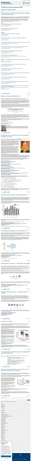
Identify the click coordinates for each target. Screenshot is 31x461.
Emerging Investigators (3, 422)
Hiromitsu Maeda (5, 186)
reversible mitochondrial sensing (11, 147)
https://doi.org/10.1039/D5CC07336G (5, 44)
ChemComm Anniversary (4, 414)
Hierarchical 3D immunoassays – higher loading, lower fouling (15, 263)
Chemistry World (9, 355)
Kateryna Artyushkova (3, 377)
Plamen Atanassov (8, 377)
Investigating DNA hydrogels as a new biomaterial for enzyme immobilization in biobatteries (11, 255)
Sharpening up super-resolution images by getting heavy (14, 194)
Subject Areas (2, 430)
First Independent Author (3, 423)
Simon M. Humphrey (5, 183)
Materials (2, 434)
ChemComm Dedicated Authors (4, 415)
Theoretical (2, 439)
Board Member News (3, 412)
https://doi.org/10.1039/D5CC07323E (5, 70)
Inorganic (2, 433)
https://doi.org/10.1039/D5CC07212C (5, 66)
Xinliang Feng (4, 181)
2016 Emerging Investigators (9, 166)
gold (10, 326)
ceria (4, 326)
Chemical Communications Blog (11, 7)
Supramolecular (3, 438)
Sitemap (20, 455)
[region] (6, 451)
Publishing (25, 0)
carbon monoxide (16, 326)
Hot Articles (2, 424)
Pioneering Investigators (3, 429)
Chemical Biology (3, 432)
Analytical (2, 431)
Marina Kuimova (4, 185)
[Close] (11, 442)
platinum (7, 373)
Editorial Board (2, 405)
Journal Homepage (3, 406)
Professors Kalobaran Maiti (15, 17)
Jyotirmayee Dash (21, 17)
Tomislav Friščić (4, 182)
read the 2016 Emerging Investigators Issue (13, 188)
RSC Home (2, 407)
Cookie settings (6, 458)
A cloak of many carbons (6, 321)
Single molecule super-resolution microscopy (6, 197)
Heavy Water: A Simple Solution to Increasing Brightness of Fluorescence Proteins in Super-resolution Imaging (13, 223)
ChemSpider (28, 0)
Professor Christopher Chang (4, 143)
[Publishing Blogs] (15, 3)
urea (8, 327)
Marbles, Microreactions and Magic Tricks (10, 96)
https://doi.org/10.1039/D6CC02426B (5, 30)
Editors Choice (2, 421)
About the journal (3, 404)
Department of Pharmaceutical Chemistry (13, 201)
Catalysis (2, 413)
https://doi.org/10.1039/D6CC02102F (5, 79)
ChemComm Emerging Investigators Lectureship (6, 416)
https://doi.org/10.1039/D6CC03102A (5, 57)
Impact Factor (2, 425)
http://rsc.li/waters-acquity (13, 364)
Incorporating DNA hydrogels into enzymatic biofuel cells (14, 230)
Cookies (25, 459)
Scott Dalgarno (4, 187)
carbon (6, 332)
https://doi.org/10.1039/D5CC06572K (5, 48)
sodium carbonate (12, 337)
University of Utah (9, 235)
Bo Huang (2, 201)
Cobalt (13, 382)
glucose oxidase (7, 237)
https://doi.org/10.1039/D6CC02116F (5, 83)
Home (23, 0)
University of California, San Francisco (23, 201)
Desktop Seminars (3, 420)
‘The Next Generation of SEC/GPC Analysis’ (23, 355)
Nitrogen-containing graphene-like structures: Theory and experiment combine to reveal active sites (14, 370)
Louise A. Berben (5, 184)
